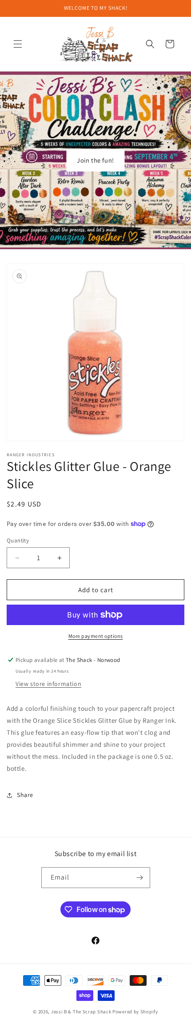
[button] (18, 44)
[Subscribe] (140, 877)
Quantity (18, 540)
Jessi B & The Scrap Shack (81, 1011)
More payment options (95, 636)
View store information (48, 684)
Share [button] (25, 795)
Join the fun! (95, 160)
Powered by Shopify (135, 1011)
